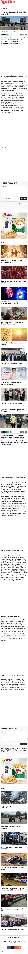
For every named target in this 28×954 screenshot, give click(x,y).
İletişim (14, 941)
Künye (10, 941)
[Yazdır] (10, 34)
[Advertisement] (14, 59)
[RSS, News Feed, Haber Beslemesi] (19, 947)
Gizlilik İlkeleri (21, 941)
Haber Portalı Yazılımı (8, 952)
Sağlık (10, 7)
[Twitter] (4, 34)
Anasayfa (5, 7)
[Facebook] (2, 34)
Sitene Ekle (13, 943)
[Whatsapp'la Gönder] (8, 34)
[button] (21, 34)
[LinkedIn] (6, 34)
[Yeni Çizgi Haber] (8, 2)
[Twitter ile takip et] (12, 947)
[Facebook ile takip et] (9, 947)
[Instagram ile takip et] (15, 947)
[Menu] (26, 2)
